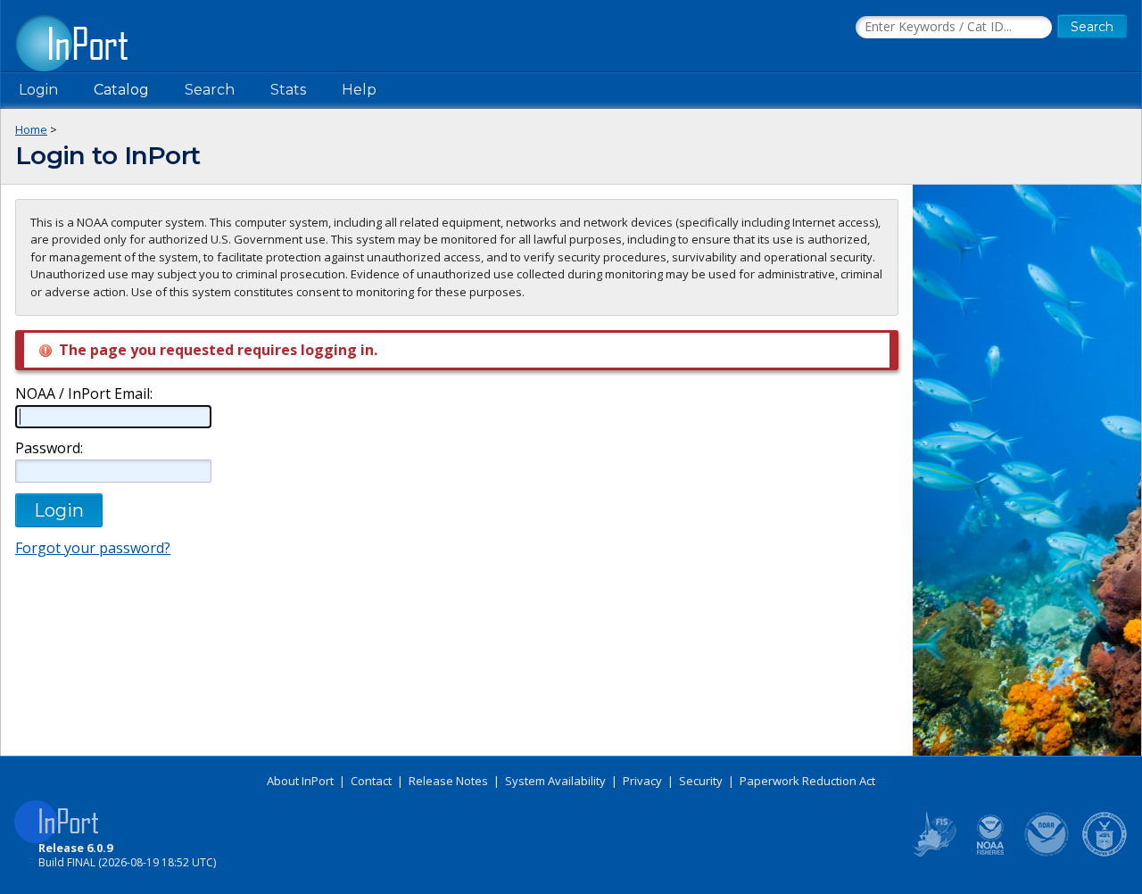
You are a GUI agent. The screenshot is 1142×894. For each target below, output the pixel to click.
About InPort (300, 781)
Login (38, 89)
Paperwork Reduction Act (807, 781)
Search (210, 89)
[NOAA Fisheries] (990, 853)
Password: (49, 448)
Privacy (642, 781)
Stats (288, 89)
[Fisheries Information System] (933, 853)
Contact (371, 781)
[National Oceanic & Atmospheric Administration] (1047, 853)
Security (701, 781)
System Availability (555, 781)
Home (31, 129)
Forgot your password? (92, 548)
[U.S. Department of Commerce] (1104, 853)
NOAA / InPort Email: (84, 394)
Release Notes (448, 781)
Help (359, 89)
